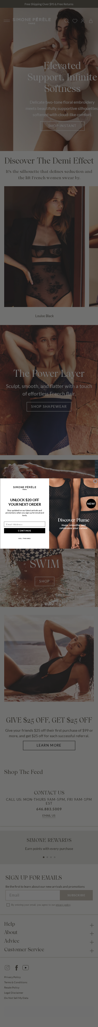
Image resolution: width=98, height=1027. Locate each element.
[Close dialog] (95, 481)
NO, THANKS (25, 538)
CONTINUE (24, 530)
